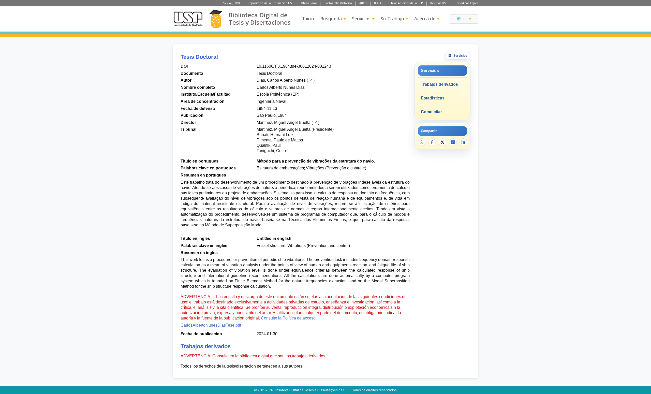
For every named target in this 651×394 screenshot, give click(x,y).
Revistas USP (438, 3)
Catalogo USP (231, 3)
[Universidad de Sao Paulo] (188, 18)
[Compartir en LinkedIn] (463, 142)
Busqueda (331, 19)
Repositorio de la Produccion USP (270, 3)
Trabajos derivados (439, 84)
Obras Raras (309, 3)
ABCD (363, 3)
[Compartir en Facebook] (432, 142)
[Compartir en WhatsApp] (421, 142)
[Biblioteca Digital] (215, 18)
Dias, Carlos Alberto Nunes (281, 80)
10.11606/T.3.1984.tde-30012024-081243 (294, 66)
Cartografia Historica (338, 3)
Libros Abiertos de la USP (406, 3)
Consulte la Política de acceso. (289, 318)
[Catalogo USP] (310, 80)
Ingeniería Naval (271, 101)
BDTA (377, 3)
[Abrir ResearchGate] (453, 142)
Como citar (431, 112)
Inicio (308, 19)
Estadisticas (433, 98)
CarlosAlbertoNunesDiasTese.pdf (211, 325)
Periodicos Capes (466, 3)
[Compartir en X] (442, 142)
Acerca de (424, 19)
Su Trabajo (392, 19)
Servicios (361, 19)
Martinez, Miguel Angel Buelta (283, 122)
